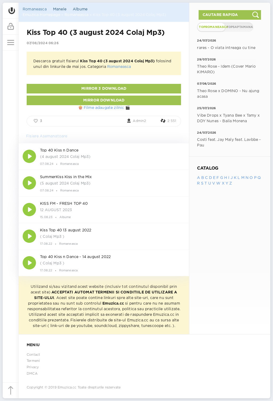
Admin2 (139, 121)
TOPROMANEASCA (212, 27)
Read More (104, 156)
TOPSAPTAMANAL (240, 27)
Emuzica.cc (67, 387)
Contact (33, 354)
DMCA (32, 373)
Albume (80, 9)
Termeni (33, 360)
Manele (59, 9)
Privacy (33, 367)
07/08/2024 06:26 (43, 43)
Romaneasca (35, 9)
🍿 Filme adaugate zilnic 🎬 (104, 107)
